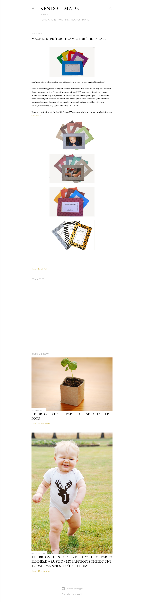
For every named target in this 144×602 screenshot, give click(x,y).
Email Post (42, 269)
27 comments (44, 571)
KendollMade (59, 8)
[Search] (110, 8)
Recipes (76, 20)
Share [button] (34, 269)
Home (43, 20)
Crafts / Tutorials (59, 20)
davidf (79, 594)
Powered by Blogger (74, 589)
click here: (36, 115)
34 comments (44, 424)
